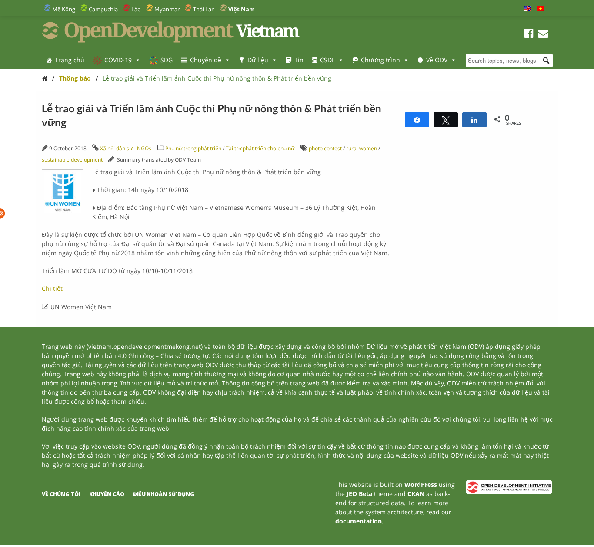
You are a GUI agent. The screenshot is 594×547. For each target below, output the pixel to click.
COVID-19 (118, 60)
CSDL (327, 60)
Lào (136, 9)
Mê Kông (63, 9)
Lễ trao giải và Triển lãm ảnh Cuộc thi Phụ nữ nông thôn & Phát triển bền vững (217, 78)
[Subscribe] (543, 34)
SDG (166, 60)
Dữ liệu (257, 60)
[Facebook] (529, 34)
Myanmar (167, 9)
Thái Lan (204, 9)
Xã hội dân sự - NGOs (125, 148)
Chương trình (380, 60)
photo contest (325, 148)
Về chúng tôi (61, 494)
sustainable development (72, 159)
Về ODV (436, 60)
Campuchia (103, 9)
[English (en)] (527, 9)
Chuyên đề (205, 60)
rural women (361, 148)
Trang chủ (69, 60)
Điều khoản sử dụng (163, 494)
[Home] (44, 78)
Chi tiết (52, 288)
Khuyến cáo (106, 494)
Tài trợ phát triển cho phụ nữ (260, 148)
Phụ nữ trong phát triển (193, 148)
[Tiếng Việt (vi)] (540, 9)
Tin (299, 60)
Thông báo (75, 78)
